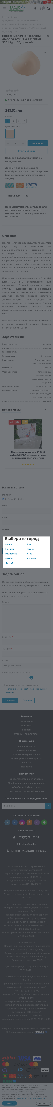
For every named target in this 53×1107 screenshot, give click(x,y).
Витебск (9, 558)
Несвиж (30, 549)
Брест (29, 544)
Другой (9, 563)
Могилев (9, 549)
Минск (8, 544)
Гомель (30, 553)
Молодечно (11, 553)
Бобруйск (31, 558)
